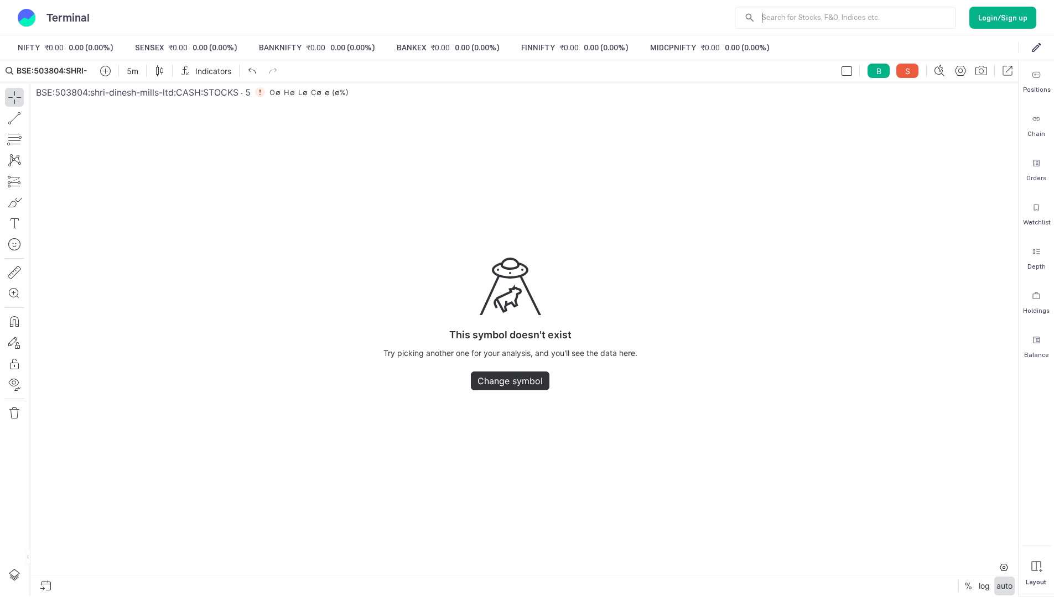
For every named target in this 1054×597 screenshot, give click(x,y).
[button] (509, 328)
